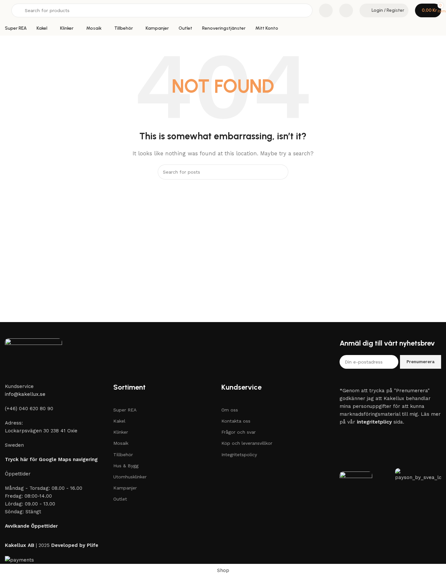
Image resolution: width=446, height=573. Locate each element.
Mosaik (120, 443)
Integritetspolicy (239, 454)
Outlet (120, 499)
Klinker (120, 432)
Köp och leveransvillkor (246, 443)
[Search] (280, 171)
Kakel (119, 421)
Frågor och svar (238, 432)
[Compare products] (326, 10)
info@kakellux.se (25, 394)
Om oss (229, 409)
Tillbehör (123, 454)
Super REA (124, 409)
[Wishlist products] (346, 10)
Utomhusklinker (130, 476)
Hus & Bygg (125, 465)
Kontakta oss (235, 421)
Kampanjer (125, 487)
